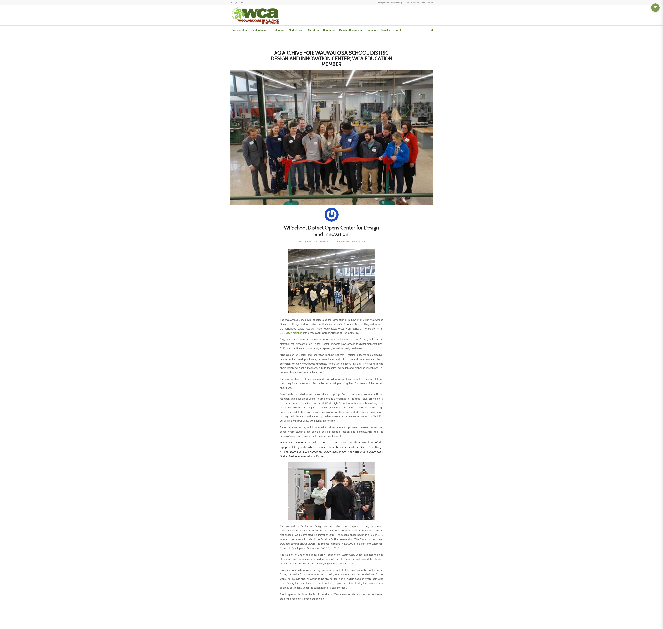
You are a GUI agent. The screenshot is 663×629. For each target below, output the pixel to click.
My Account (427, 2)
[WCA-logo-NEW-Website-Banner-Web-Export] (256, 15)
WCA (363, 241)
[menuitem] (412, 3)
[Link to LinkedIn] (231, 2)
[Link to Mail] (241, 2)
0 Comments (322, 241)
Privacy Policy (412, 2)
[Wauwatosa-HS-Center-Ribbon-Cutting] (331, 137)
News (352, 241)
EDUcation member (291, 333)
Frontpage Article (341, 241)
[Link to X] (236, 2)
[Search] (431, 30)
